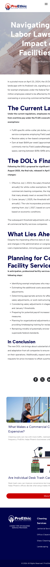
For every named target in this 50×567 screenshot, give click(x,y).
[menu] (46, 4)
